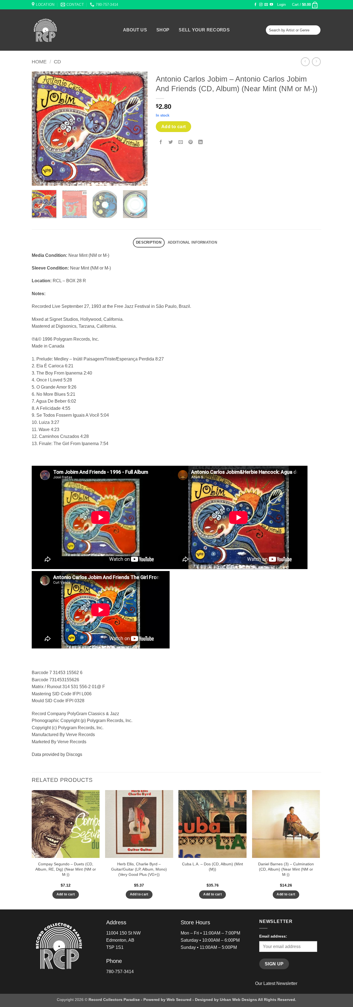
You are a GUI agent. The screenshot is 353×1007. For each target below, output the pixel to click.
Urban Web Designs (238, 999)
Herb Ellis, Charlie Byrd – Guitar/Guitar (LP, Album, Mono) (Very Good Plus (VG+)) (139, 869)
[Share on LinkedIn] (200, 142)
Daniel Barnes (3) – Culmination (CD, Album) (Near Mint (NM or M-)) (286, 869)
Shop (162, 30)
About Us (135, 30)
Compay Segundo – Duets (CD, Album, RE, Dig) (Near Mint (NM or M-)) (65, 869)
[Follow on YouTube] (271, 5)
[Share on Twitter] (170, 142)
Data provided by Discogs (57, 754)
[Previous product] (316, 61)
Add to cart (173, 126)
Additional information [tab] (192, 242)
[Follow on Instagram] (261, 5)
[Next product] (305, 61)
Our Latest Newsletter (276, 983)
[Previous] (41, 128)
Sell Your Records (204, 30)
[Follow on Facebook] (255, 5)
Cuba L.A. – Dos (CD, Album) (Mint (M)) (212, 866)
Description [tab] (148, 242)
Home (39, 61)
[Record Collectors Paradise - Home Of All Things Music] (55, 30)
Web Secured (179, 999)
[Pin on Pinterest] (190, 142)
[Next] (138, 128)
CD (57, 61)
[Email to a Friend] (180, 142)
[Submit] (315, 30)
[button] (281, 4)
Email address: (273, 936)
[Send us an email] (266, 5)
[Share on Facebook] (160, 142)
